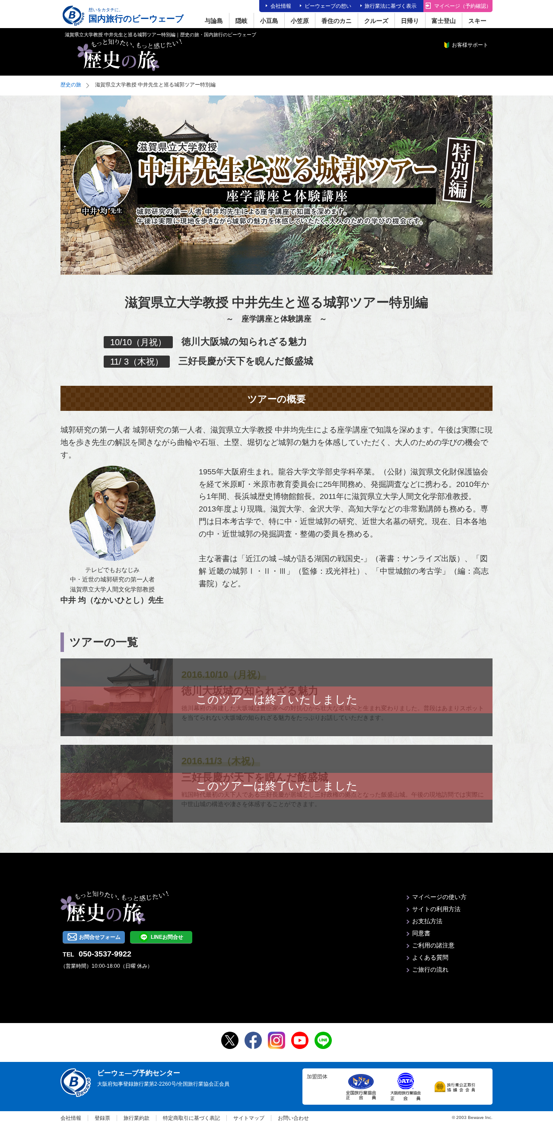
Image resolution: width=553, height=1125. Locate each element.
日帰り (410, 20)
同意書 (421, 933)
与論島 (214, 20)
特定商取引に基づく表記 (191, 1118)
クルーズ (376, 20)
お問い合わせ (293, 1118)
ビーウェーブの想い (328, 6)
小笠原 (300, 20)
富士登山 (444, 20)
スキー (477, 20)
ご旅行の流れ (430, 969)
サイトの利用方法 (436, 909)
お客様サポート (470, 45)
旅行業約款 (136, 1118)
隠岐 (241, 20)
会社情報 (280, 6)
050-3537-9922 (105, 954)
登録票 (102, 1118)
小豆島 (269, 20)
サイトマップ (248, 1118)
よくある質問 (430, 957)
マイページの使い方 (439, 896)
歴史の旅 (70, 85)
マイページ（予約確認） (462, 6)
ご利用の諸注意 (433, 945)
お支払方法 (427, 921)
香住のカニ (336, 20)
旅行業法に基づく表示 (390, 6)
